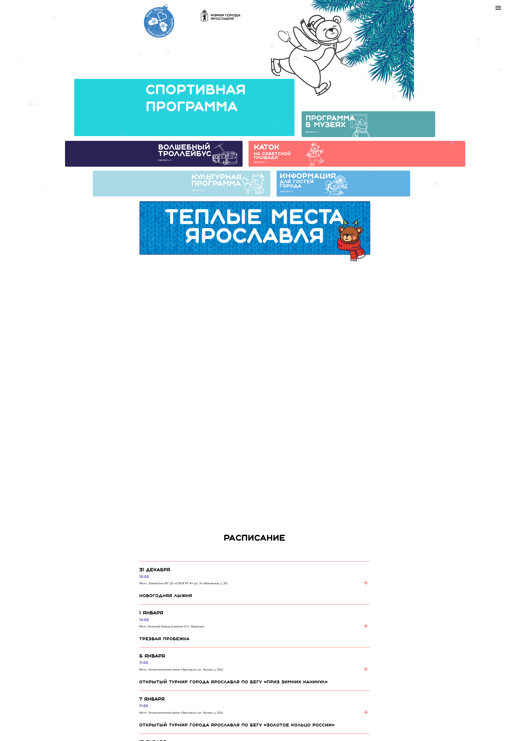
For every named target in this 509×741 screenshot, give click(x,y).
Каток (266, 147)
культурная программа (216, 180)
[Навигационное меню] (498, 8)
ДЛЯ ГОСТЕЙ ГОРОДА (297, 184)
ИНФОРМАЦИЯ (308, 176)
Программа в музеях (330, 121)
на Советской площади (272, 156)
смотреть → (312, 132)
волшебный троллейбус (184, 150)
